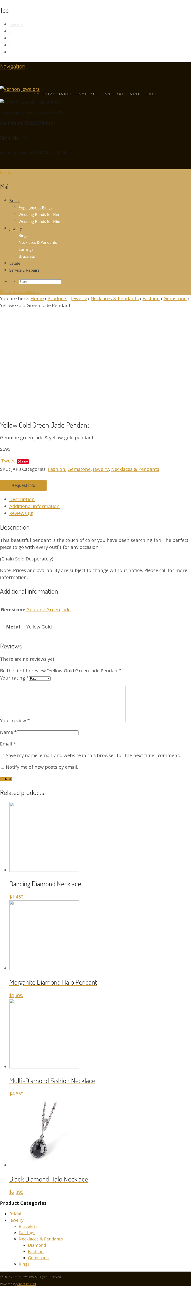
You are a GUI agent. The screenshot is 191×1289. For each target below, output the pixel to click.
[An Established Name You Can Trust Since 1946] (20, 89)
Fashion (151, 298)
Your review (15, 720)
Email (8, 744)
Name (8, 732)
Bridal (14, 200)
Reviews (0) (21, 513)
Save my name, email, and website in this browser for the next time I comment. (93, 755)
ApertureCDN (26, 1284)
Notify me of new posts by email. (42, 767)
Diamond (37, 1245)
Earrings (26, 249)
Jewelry (15, 228)
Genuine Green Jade (48, 609)
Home (37, 298)
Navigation (12, 66)
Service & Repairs (24, 270)
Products (57, 298)
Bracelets (27, 256)
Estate (14, 263)
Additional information (34, 506)
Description (22, 499)
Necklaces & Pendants (38, 242)
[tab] (100, 499)
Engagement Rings (35, 207)
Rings (23, 235)
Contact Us (16, 25)
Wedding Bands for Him (39, 221)
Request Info (23, 485)
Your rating (14, 678)
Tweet (8, 461)
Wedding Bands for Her (39, 214)
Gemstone (175, 298)
